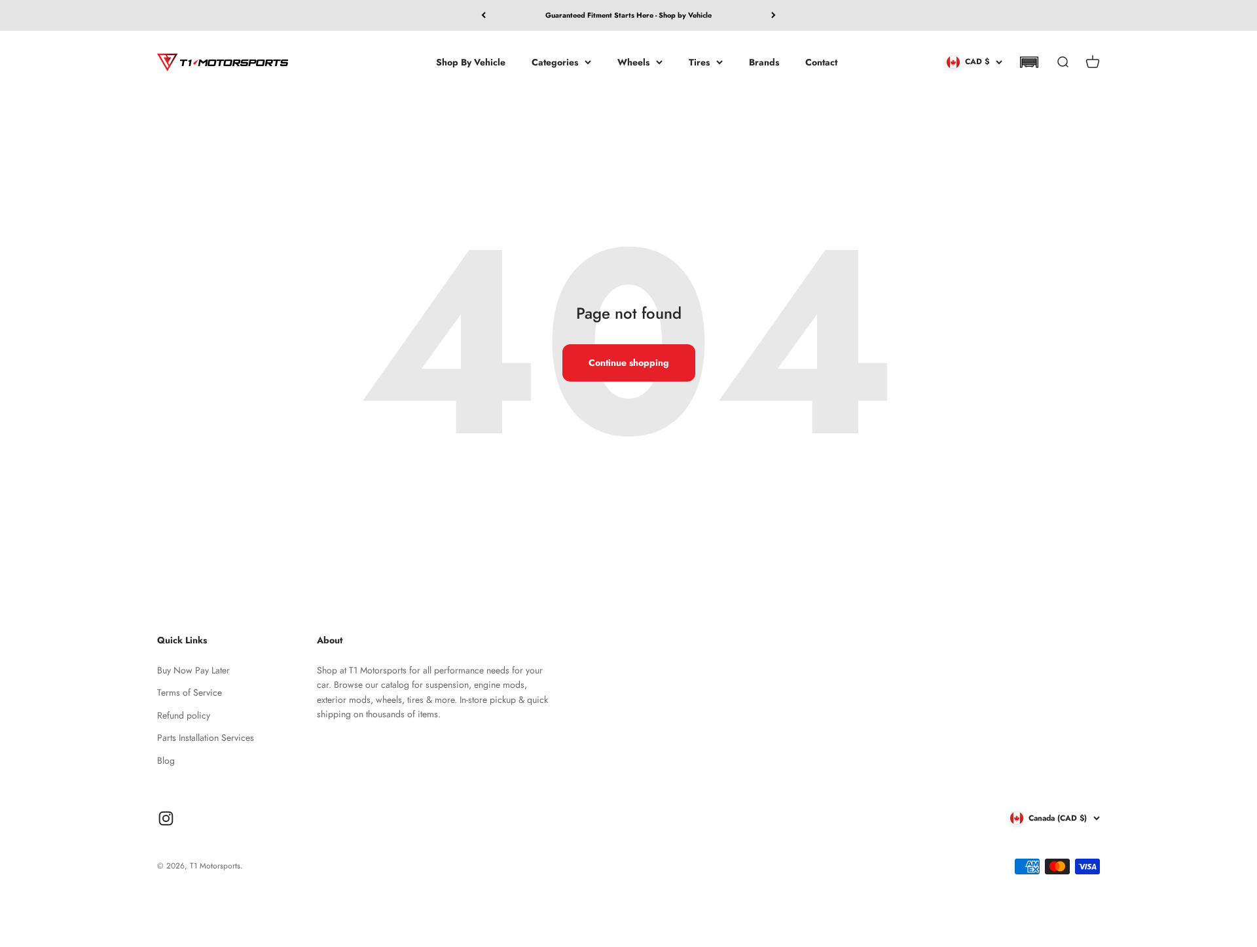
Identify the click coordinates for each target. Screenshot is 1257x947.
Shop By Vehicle (470, 61)
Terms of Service (189, 692)
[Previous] (483, 15)
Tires (699, 61)
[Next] (773, 15)
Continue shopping (629, 362)
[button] (1029, 62)
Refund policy (183, 715)
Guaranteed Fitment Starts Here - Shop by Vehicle (628, 15)
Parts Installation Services (205, 737)
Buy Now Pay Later (193, 670)
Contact (821, 61)
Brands (764, 61)
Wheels (633, 61)
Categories (555, 61)
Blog (166, 760)
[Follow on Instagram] (166, 818)
